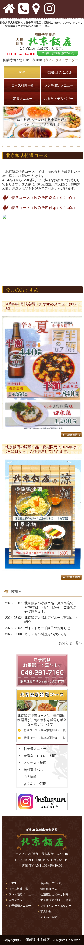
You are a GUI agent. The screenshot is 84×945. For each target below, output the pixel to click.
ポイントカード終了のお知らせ (47, 628)
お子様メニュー (35, 749)
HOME (13, 883)
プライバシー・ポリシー (55, 905)
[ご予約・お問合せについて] (42, 688)
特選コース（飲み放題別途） (35, 198)
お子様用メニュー (20, 905)
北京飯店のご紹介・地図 (55, 900)
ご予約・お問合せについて (57, 53)
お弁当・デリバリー (53, 883)
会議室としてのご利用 (40, 756)
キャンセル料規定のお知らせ (45, 634)
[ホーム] (42, 849)
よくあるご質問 (35, 784)
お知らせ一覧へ (70, 643)
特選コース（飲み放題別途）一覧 (45, 730)
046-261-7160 (24, 54)
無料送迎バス (33, 770)
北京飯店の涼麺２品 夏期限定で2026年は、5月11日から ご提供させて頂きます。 (50, 607)
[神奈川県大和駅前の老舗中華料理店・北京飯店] (42, 45)
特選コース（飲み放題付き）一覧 (45, 738)
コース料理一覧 (18, 888)
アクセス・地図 (35, 763)
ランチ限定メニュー (21, 894)
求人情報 (30, 777)
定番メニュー (17, 900)
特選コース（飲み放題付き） (35, 208)
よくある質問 (48, 917)
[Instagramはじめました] (42, 811)
